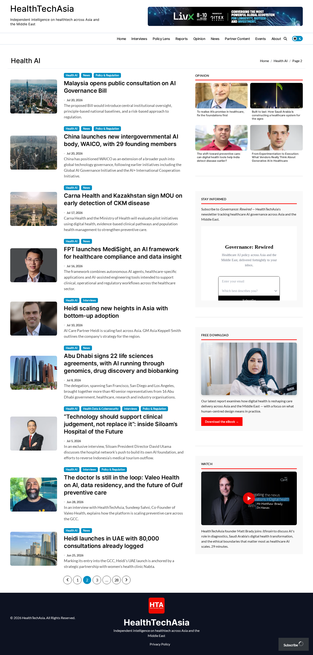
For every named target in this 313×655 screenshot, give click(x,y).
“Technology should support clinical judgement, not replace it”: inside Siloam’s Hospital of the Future (121, 424)
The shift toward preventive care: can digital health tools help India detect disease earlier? (219, 157)
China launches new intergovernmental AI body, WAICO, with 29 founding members (121, 140)
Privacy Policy (160, 644)
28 (117, 580)
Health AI (72, 75)
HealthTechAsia (42, 8)
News (215, 39)
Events (260, 39)
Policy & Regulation (107, 75)
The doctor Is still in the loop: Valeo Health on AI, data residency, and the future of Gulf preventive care (123, 485)
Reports (181, 39)
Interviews (139, 39)
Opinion (199, 39)
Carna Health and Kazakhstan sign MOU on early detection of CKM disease (123, 199)
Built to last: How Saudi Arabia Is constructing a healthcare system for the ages (276, 115)
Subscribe (291, 645)
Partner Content (237, 39)
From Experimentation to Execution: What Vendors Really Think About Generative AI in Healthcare (275, 157)
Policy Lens (161, 39)
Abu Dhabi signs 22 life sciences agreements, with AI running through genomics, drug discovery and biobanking (121, 363)
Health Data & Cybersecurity (101, 408)
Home (121, 39)
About (276, 39)
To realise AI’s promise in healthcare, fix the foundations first (220, 113)
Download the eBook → (222, 421)
